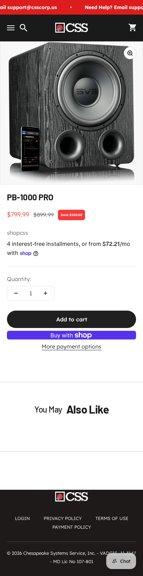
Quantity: (19, 278)
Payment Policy (71, 527)
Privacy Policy (63, 518)
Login (22, 518)
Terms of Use (111, 518)
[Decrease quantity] (16, 293)
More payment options (71, 346)
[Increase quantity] (45, 293)
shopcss (17, 232)
